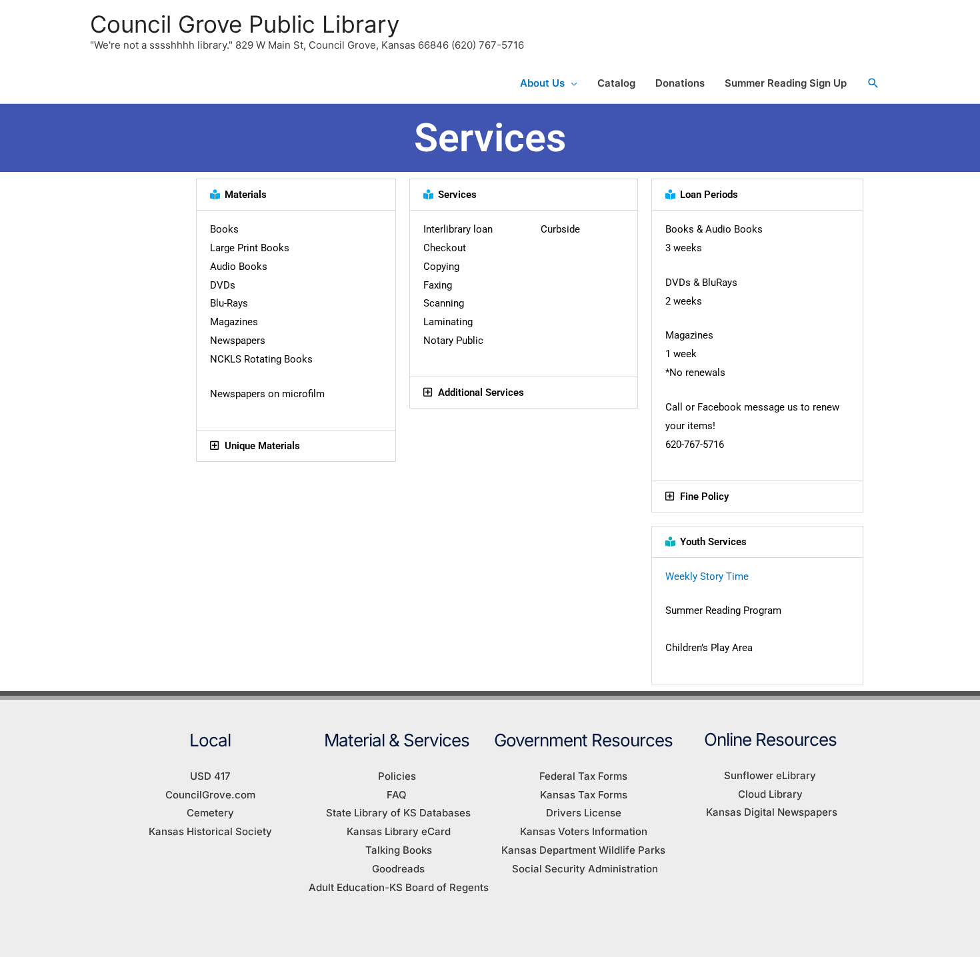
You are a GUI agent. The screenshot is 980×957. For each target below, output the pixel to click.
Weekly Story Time (707, 576)
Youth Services (713, 542)
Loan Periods (709, 195)
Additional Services (481, 393)
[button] (873, 83)
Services (457, 195)
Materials (246, 195)
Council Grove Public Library (244, 24)
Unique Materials (262, 446)
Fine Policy (704, 496)
